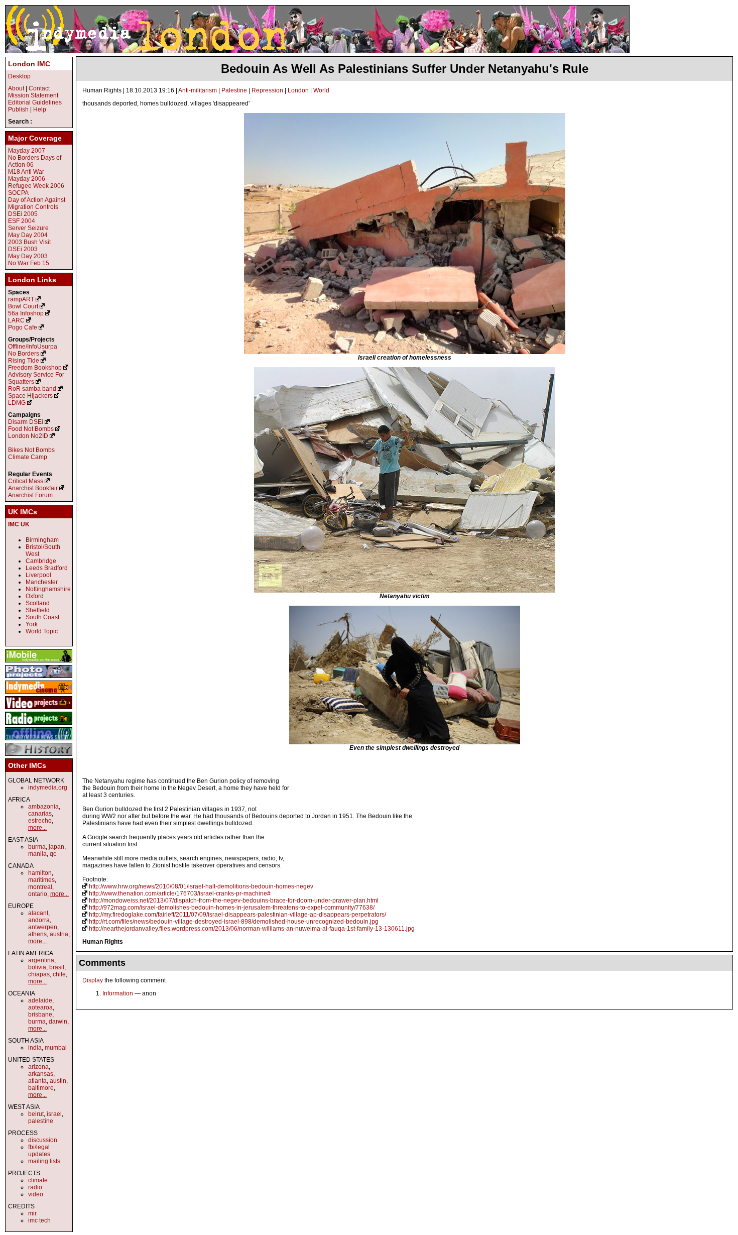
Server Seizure (28, 228)
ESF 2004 (21, 220)
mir (32, 1213)
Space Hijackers (30, 395)
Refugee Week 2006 (36, 185)
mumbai (56, 1047)
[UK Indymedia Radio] (38, 725)
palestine (40, 1121)
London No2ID (28, 435)
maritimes (41, 879)
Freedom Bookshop (35, 367)
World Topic (42, 631)
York (32, 624)
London (298, 90)
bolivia (37, 967)
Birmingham (42, 539)
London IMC (29, 64)
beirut (36, 1113)
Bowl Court (23, 306)
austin (58, 1080)
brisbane (40, 1014)
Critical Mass (25, 481)
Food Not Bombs (31, 428)
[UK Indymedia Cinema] (38, 694)
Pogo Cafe (22, 327)
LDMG (17, 402)
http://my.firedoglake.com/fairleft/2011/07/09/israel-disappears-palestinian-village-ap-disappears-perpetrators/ (237, 914)
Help (39, 109)
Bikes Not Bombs (31, 450)
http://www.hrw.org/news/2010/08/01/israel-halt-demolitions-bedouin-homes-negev (201, 886)
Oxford (35, 596)
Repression (267, 90)
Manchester (42, 582)
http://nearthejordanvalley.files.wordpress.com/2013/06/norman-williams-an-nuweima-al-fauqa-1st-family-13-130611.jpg (252, 928)
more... (37, 827)
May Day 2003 (28, 256)
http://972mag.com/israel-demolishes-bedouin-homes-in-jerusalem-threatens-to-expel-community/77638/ (232, 907)
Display (92, 980)
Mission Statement (33, 95)
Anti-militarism (197, 90)
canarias (40, 813)
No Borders (23, 353)
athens (37, 934)
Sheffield (38, 610)
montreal (40, 886)
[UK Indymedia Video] (38, 709)
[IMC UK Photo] (38, 678)
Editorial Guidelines (35, 102)
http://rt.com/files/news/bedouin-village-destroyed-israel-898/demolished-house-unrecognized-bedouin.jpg (234, 921)
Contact (39, 88)
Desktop (19, 76)
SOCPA (18, 192)
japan (56, 846)
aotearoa (40, 1007)
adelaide (40, 1000)
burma (37, 846)
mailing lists (44, 1161)
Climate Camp (27, 457)
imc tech (39, 1220)
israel (54, 1113)
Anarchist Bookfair (33, 488)
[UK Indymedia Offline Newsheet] (38, 740)
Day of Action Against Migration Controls (36, 203)
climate (38, 1180)
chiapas (39, 974)
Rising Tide (24, 360)
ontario (37, 893)
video (35, 1194)
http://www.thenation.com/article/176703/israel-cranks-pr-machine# (180, 893)
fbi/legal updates (39, 1151)
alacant (38, 913)
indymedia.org (47, 787)
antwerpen (42, 927)
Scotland (38, 603)
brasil (56, 967)
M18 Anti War (26, 171)
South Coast (42, 617)
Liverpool (38, 575)
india (35, 1047)
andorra (39, 920)
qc (53, 853)
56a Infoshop (26, 313)
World (321, 90)
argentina (41, 960)
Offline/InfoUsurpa (32, 346)
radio (35, 1187)
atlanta (37, 1080)
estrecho (40, 820)
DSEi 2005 (23, 213)
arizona (38, 1066)
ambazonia (43, 806)
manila (37, 853)
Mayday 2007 (26, 150)
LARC (16, 320)
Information (117, 993)
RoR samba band (32, 388)
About (16, 88)
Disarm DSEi (25, 421)
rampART (21, 299)
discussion (42, 1140)
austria (59, 934)
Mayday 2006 (26, 178)
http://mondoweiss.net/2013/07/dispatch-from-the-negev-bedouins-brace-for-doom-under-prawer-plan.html (234, 900)
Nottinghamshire (48, 589)
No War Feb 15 (28, 263)
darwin (58, 1021)
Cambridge (41, 561)
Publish (18, 109)
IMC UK (19, 524)
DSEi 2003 (23, 249)
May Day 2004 (28, 235)
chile (59, 974)
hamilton (40, 872)
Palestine (234, 90)
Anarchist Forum (30, 495)
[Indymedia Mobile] (38, 662)
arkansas (40, 1073)
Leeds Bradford (47, 568)
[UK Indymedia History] (38, 756)
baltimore (41, 1087)
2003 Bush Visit (29, 242)
